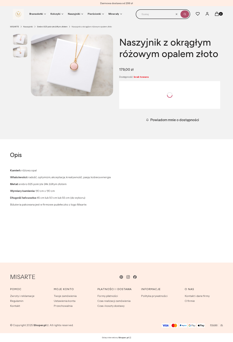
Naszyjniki (28, 26)
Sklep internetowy (115, 337)
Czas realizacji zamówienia (113, 301)
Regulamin (16, 301)
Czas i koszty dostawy (111, 305)
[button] (184, 14)
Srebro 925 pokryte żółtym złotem (52, 26)
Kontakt (15, 305)
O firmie (190, 301)
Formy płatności (107, 296)
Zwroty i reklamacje (22, 296)
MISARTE (14, 26)
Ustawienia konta (64, 301)
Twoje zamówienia (65, 296)
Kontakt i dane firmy (197, 296)
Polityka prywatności (154, 296)
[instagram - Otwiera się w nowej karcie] (128, 277)
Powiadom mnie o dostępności (174, 120)
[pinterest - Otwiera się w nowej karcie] (121, 277)
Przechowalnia (63, 305)
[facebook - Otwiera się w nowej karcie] (135, 277)
